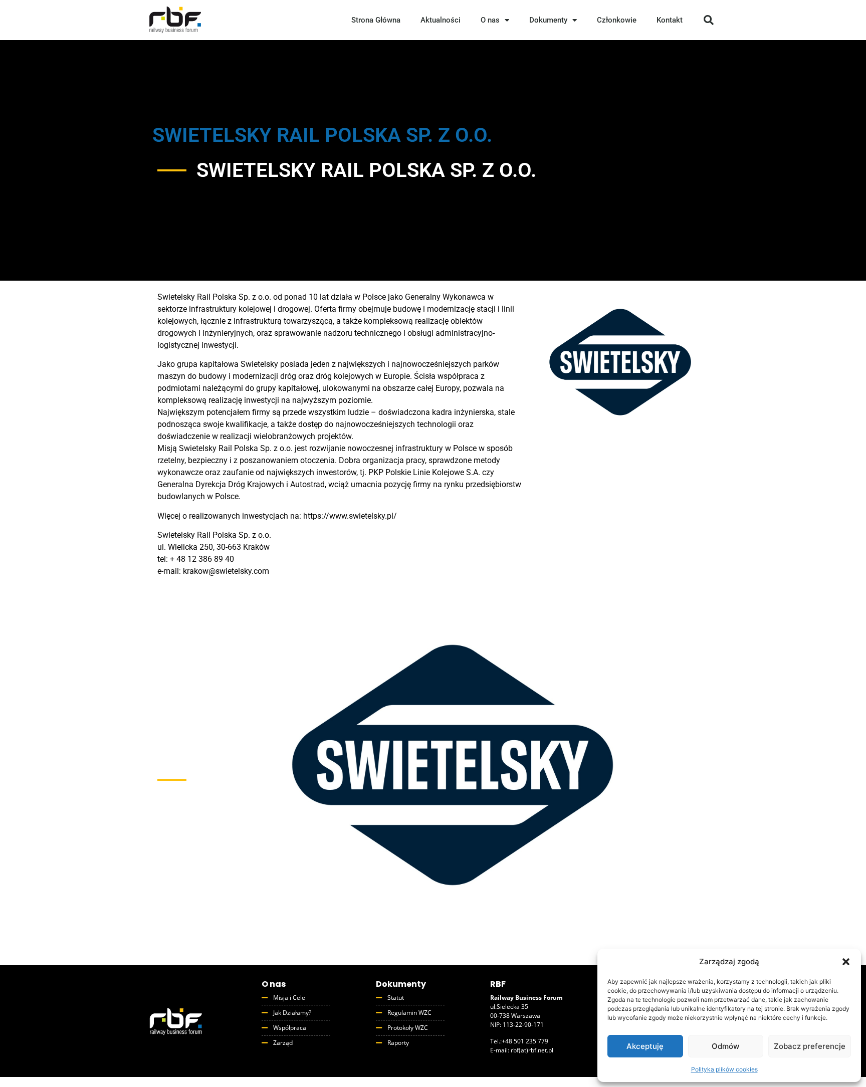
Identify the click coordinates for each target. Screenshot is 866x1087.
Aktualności (440, 20)
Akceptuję (645, 1046)
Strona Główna (375, 20)
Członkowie (616, 20)
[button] (846, 962)
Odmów (725, 1046)
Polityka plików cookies (724, 1069)
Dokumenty (548, 20)
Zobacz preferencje (809, 1046)
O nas (490, 20)
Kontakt (670, 20)
